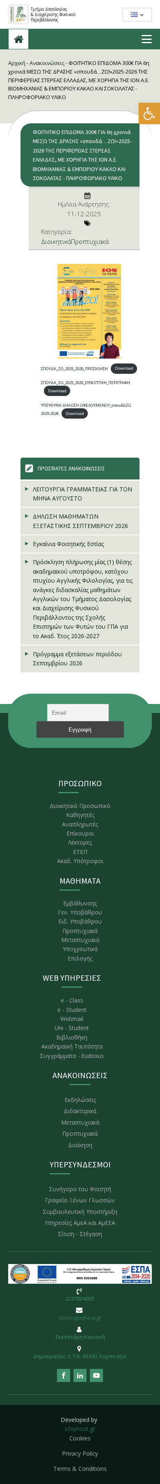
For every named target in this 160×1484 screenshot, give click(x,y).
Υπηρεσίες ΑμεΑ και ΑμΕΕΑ (80, 1223)
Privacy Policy (80, 1453)
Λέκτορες (80, 842)
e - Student (72, 1010)
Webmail (71, 1019)
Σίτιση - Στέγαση (80, 1234)
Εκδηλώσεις (80, 1100)
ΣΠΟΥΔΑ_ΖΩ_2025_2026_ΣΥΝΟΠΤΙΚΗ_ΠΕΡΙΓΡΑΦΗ (85, 382)
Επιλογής (80, 958)
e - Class (72, 1000)
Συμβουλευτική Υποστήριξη (80, 1211)
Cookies (80, 1438)
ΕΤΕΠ (80, 852)
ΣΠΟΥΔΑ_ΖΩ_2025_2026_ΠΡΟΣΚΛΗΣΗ (74, 368)
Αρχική (16, 63)
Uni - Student (72, 1028)
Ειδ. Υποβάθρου (80, 921)
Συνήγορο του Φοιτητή (80, 1189)
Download (124, 368)
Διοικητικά (56, 241)
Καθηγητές (80, 815)
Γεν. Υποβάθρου (80, 912)
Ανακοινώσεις (47, 63)
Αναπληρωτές (80, 824)
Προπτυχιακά (90, 241)
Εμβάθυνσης (80, 903)
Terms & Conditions (80, 1468)
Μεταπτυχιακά (80, 940)
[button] (149, 113)
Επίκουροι (80, 833)
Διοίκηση (80, 1145)
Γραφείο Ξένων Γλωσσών (80, 1200)
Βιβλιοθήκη (71, 1037)
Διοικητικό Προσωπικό (80, 806)
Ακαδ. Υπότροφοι (80, 861)
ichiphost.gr (80, 1429)
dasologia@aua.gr (80, 1317)
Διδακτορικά (80, 1111)
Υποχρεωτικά (80, 949)
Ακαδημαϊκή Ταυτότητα (72, 1046)
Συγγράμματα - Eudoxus (72, 1056)
